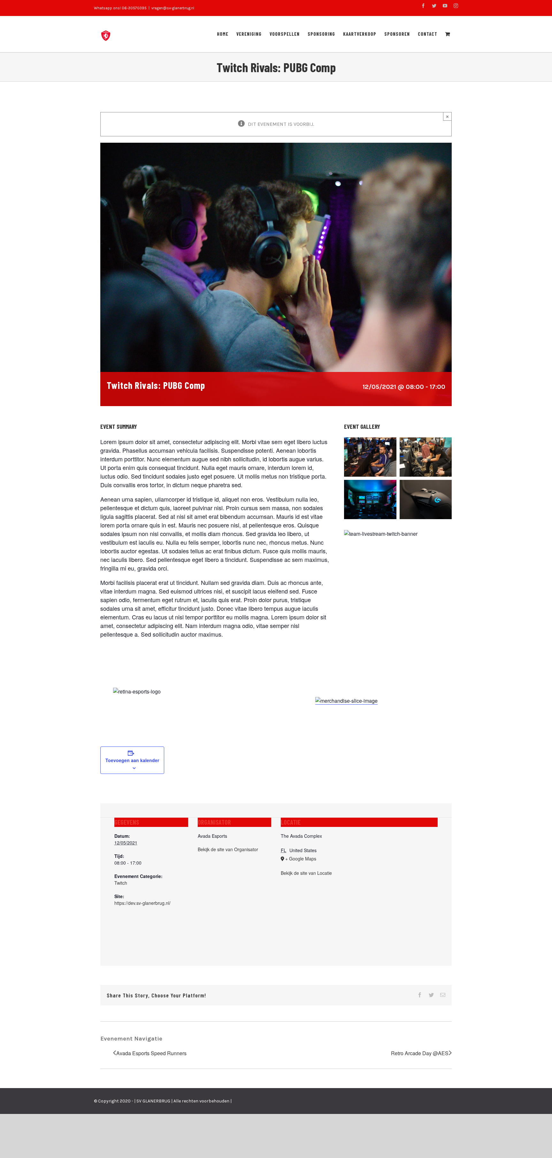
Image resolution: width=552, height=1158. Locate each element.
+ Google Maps (300, 858)
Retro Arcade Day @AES (419, 1053)
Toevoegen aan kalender (132, 760)
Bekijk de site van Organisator (228, 849)
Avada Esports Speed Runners (151, 1053)
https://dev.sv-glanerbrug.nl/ (142, 903)
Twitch (120, 883)
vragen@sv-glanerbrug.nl (172, 8)
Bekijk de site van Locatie (306, 873)
